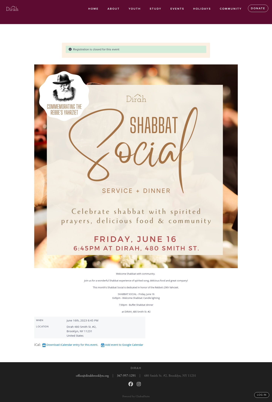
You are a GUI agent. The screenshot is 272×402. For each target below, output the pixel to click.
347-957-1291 (126, 375)
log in (261, 394)
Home (93, 8)
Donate (258, 8)
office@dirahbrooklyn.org (92, 375)
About (114, 8)
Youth (135, 8)
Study (156, 8)
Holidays (202, 8)
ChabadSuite (143, 396)
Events (177, 8)
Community (231, 8)
